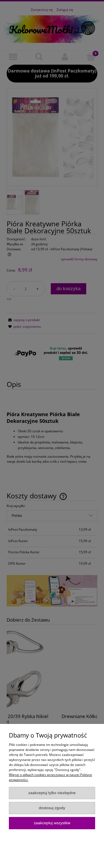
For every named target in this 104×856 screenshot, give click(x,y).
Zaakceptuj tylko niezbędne (52, 793)
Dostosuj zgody (52, 808)
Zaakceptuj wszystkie (52, 823)
